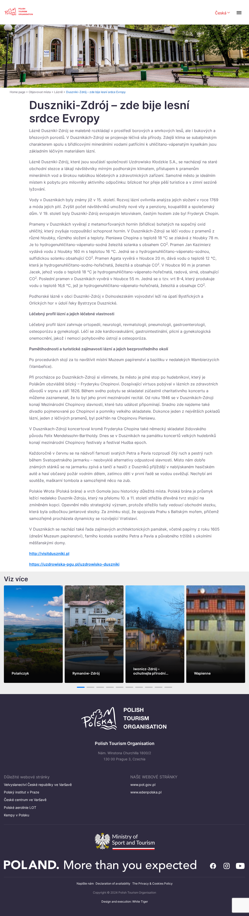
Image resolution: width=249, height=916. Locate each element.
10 (168, 687)
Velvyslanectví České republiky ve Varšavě (38, 784)
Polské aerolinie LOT (20, 807)
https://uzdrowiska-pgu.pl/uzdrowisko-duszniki (74, 564)
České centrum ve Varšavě (25, 800)
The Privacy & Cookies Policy (152, 883)
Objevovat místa (40, 92)
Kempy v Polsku (16, 815)
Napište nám (85, 883)
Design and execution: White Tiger (124, 901)
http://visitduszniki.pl (49, 553)
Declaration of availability (113, 883)
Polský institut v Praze (21, 792)
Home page (17, 92)
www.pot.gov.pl (142, 784)
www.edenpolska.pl (145, 792)
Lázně (58, 92)
